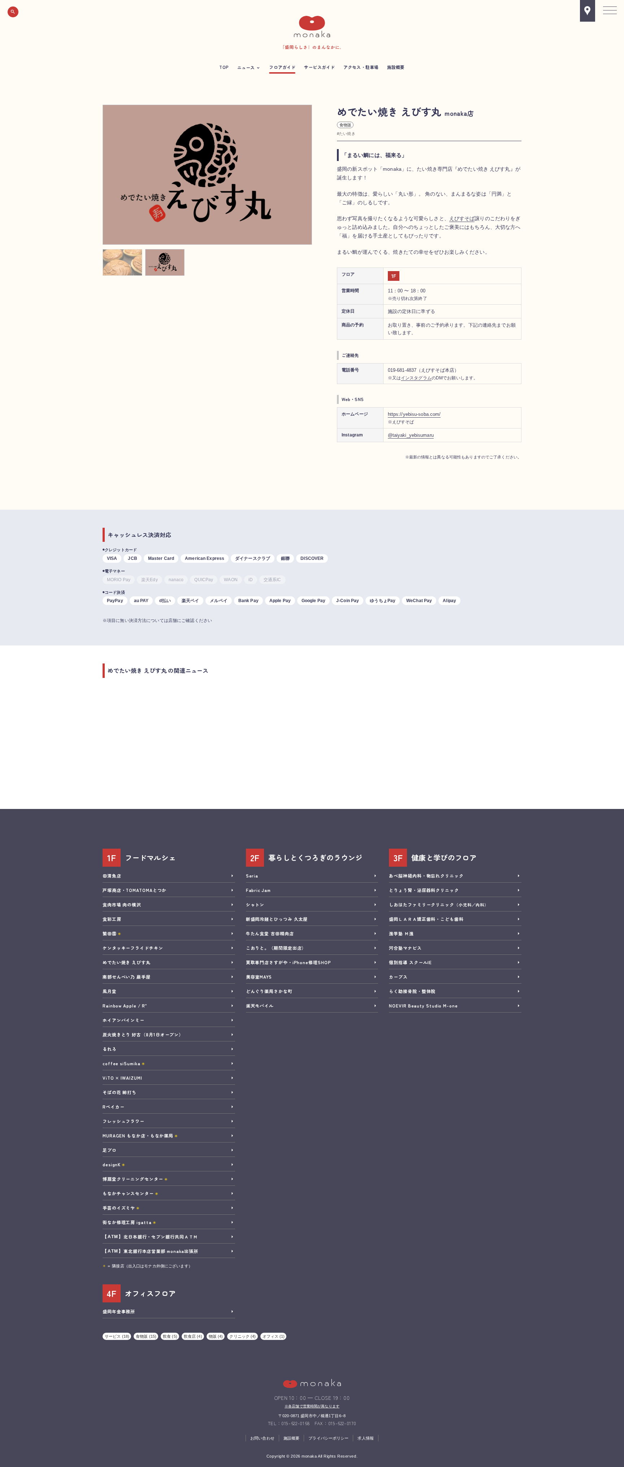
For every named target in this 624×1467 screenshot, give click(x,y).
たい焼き (347, 133)
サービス (117, 1336)
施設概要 (395, 67)
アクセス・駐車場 (360, 67)
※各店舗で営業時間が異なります (312, 1406)
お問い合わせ (262, 1438)
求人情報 (365, 1438)
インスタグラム (416, 377)
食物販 (345, 125)
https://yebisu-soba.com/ (414, 414)
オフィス (274, 1336)
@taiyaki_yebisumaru (411, 435)
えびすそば (462, 218)
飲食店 (193, 1336)
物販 (216, 1336)
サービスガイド (319, 67)
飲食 (170, 1336)
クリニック (242, 1336)
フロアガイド (282, 67)
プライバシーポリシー (328, 1438)
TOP (223, 67)
